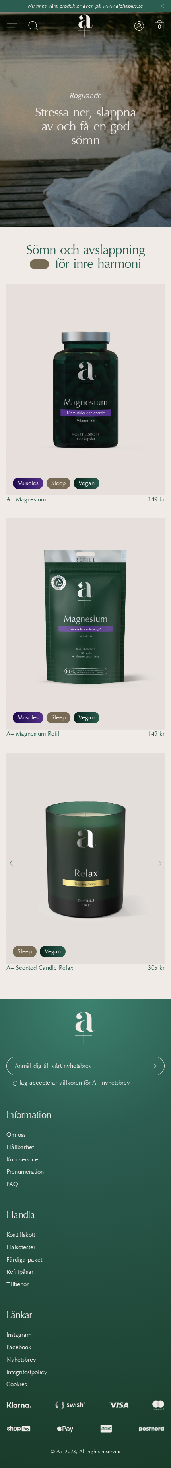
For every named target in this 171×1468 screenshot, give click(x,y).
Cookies (16, 1384)
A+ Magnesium (26, 499)
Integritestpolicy (26, 1372)
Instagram (18, 1334)
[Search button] (33, 26)
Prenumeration (25, 1171)
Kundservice (22, 1159)
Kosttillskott (20, 1234)
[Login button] (139, 26)
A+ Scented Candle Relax (40, 967)
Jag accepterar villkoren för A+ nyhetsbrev (74, 1082)
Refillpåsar (19, 1271)
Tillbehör (17, 1284)
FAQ (12, 1184)
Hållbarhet (20, 1147)
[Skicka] (153, 1066)
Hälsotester (20, 1247)
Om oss (16, 1134)
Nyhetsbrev (21, 1359)
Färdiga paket (24, 1259)
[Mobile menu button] (12, 25)
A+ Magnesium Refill (33, 733)
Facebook (18, 1347)
